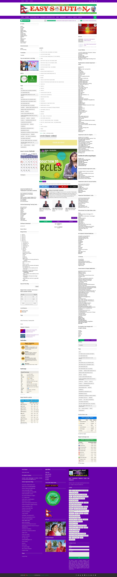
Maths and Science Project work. (84, 224)
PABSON (32, 134)
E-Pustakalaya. (81, 239)
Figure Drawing (23, 31)
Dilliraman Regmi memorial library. (85, 279)
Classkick (22, 211)
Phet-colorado (81, 118)
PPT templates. (23, 199)
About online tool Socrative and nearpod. (31, 265)
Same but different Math (83, 123)
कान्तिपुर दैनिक (80, 317)
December (25, 242)
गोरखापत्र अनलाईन (81, 318)
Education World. (81, 140)
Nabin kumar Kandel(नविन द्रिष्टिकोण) (28, 486)
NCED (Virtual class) (82, 225)
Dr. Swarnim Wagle (25, 546)
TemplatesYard (31, 575)
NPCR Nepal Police (82, 298)
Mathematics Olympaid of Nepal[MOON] (86, 99)
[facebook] (90, 1)
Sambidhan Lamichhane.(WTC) (28, 515)
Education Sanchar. (82, 218)
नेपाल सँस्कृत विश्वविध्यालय (82, 320)
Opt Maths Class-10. (25, 134)
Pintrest (79, 119)
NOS (79, 115)
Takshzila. (80, 230)
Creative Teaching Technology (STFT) (85, 214)
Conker (21, 28)
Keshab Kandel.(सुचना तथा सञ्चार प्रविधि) (29, 492)
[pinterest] (92, 1)
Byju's (79, 68)
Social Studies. (27, 145)
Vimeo (79, 250)
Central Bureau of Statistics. (83, 185)
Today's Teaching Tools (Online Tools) (86, 150)
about (27, 1)
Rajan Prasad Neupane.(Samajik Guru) (29, 502)
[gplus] (80, 575)
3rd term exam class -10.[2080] (27, 105)
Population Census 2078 (83, 188)
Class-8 (80, 17)
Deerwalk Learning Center (83, 238)
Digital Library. (81, 265)
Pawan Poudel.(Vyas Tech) (27, 506)
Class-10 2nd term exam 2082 (27, 113)
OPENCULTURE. (81, 263)
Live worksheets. (81, 205)
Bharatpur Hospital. (82, 273)
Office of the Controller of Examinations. (86, 300)
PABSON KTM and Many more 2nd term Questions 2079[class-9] (32, 335)
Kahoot (21, 212)
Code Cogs (80, 71)
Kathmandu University (82, 283)
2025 (23, 235)
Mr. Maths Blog (25, 537)
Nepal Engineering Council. (83, 292)
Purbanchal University (82, 305)
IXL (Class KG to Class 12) (83, 84)
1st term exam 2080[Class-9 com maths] (28, 95)
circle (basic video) (26, 252)
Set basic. (24, 254)
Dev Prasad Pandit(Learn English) (28, 495)
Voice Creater (23, 42)
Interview (22, 36)
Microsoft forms (23, 207)
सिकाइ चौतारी (80, 252)
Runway (22, 40)
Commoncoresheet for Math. (84, 198)
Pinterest (80, 248)
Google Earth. (81, 187)
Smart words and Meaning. (83, 149)
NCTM (79, 114)
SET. (23, 263)
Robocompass (81, 122)
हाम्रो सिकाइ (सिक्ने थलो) (82, 165)
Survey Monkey (23, 213)
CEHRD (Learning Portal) (83, 237)
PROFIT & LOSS (26, 264)
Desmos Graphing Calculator (84, 76)
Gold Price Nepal (82, 433)
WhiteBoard (80, 131)
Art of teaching (23, 49)
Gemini (21, 32)
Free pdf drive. (81, 259)
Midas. (79, 246)
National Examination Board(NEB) (85, 288)
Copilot (21, 29)
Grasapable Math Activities (83, 80)
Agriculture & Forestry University (84, 271)
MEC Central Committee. (27, 548)
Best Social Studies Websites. (84, 184)
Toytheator (80, 128)
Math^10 (80, 95)
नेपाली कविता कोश (81, 161)
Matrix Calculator (81, 110)
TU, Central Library (82, 315)
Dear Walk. (80, 215)
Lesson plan (80, 244)
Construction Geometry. (26, 122)
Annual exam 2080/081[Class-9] (27, 109)
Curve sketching (81, 74)
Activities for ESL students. (83, 137)
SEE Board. (80, 309)
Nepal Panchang (23, 394)
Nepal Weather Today (24, 423)
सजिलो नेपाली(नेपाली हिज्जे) (82, 164)
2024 (23, 237)
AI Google (22, 27)
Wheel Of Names (81, 130)
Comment (74, 186)
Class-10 (70, 17)
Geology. (80, 186)
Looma (79, 245)
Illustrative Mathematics (83, 82)
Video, (55, 138)
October (24, 244)
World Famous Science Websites (84, 178)
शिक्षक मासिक (80, 323)
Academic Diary (25, 550)
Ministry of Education (82, 285)
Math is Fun (80, 91)
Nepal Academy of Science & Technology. (86, 291)
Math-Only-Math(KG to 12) (83, 94)
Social (24, 255)
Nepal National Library (82, 294)
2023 (23, 238)
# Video (44, 181)
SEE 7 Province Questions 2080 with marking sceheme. (87, 125)
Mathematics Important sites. (27, 128)
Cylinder (24, 250)
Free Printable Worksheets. (83, 202)
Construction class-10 (37, 20)
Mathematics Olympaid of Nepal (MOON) (29, 132)
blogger (45, 221)
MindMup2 (22, 195)
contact (31, 1)
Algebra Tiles (25, 258)
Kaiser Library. (81, 282)
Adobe (21, 26)
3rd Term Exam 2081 (25, 103)
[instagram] (94, 1)
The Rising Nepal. (81, 313)
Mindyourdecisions (82, 112)
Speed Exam (22, 218)
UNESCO (80, 316)
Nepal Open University (82, 295)
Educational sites (25, 124)
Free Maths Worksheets (83, 201)
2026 (23, 234)
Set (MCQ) (25, 257)
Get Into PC (22, 226)
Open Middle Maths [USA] (83, 116)
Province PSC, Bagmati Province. (84, 302)
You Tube (80, 59)
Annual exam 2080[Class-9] (32, 107)
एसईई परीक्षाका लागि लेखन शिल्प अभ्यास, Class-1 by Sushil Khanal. (70, 209)
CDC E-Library (81, 274)
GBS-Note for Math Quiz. (83, 78)
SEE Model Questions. (93, 20)
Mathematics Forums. (26, 501)
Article (22, 111)
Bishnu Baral (24, 545)
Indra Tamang (24, 541)
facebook (71, 221)
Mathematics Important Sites (48, 17)
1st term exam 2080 (25, 92)
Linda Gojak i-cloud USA (83, 87)
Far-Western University (82, 281)
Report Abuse (23, 229)
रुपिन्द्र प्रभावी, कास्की (25, 472)
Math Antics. (80, 221)
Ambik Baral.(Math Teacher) (27, 493)
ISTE (21, 37)
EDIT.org (80, 333)
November (25, 243)
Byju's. (79, 213)
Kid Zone (80, 204)
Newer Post (42, 217)
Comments (93, 340)
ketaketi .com (81, 158)
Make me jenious (81, 175)
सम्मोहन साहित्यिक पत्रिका (26, 520)
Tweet (45, 186)
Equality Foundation (26, 536)
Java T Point (80, 85)
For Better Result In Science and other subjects (85, 172)
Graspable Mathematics (83, 81)
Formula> (23, 126)
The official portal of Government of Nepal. (86, 312)
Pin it (65, 186)
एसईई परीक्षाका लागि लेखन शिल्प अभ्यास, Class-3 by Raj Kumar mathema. (45, 209)
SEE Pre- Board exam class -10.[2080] (29, 140)
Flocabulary (80, 241)
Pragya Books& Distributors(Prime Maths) (86, 120)
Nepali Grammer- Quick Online (84, 159)
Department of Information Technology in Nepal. (86, 216)
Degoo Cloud (24, 532)
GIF (79, 336)
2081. (22, 97)
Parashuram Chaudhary (26, 528)
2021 (23, 240)
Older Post (74, 217)
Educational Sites (34, 17)
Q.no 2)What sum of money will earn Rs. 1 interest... (31, 260)
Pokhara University (82, 301)
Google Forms (23, 208)
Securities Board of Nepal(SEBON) (85, 308)
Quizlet (21, 210)
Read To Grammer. (82, 148)
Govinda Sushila (25, 310)
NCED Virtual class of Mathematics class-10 (87, 290)
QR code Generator (24, 201)
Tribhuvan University (82, 314)
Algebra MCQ (25, 280)
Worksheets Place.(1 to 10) (83, 207)
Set (21, 145)
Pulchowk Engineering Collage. (84, 304)
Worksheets (63, 17)
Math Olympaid (81, 92)
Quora (21, 196)
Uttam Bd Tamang (25, 534)
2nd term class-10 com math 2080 (28, 99)
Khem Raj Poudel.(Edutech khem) (28, 517)
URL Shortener (23, 200)
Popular (87, 340)
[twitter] (78, 575)
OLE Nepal (80, 247)
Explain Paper (23, 30)
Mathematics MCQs (25, 130)
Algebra (27, 17)
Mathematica (81, 97)
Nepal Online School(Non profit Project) (86, 226)
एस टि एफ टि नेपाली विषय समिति (83, 160)
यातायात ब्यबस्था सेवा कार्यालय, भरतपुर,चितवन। (85, 321)
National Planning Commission (84, 289)
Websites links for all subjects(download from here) (79, 482)
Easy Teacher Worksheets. (83, 199)
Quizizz (22, 136)
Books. (27, 111)
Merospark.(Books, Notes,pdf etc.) (85, 262)
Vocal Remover (23, 41)
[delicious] (95, 575)
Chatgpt (79, 70)
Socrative (22, 215)
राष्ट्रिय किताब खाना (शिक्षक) (82, 322)
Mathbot (80, 96)
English (31, 124)
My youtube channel (82, 57)
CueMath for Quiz (81, 73)
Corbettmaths (81, 72)
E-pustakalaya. (81, 260)
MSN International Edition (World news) (28, 198)
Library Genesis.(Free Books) (84, 261)
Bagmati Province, (82, 272)
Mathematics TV (81, 223)
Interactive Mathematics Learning (85, 83)
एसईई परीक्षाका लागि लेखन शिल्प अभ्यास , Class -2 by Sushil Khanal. (57, 209)
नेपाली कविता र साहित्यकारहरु (82, 162)
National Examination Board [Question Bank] (87, 287)
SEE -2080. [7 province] (31, 136)
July (23, 248)
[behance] (91, 575)
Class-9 (75, 17)
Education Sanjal (81, 264)
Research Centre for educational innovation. (87, 307)
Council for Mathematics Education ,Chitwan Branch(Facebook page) (87, 53)
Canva (79, 332)
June (23, 249)
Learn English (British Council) (84, 144)
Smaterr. (80, 229)
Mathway (80, 109)
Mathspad (80, 107)
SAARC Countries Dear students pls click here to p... (31, 274)
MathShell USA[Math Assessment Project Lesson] (86, 105)
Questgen (22, 39)
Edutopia (80, 240)
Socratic (22, 216)
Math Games (80, 90)
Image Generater (23, 35)
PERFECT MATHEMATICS (83, 117)
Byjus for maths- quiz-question (84, 69)
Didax (79, 77)
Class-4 (28, 118)
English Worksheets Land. (83, 200)
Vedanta (80, 129)
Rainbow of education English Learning (86, 147)
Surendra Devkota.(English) (27, 518)
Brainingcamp (81, 67)
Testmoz (22, 209)
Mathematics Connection (83, 98)
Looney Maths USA (82, 88)
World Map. (80, 190)
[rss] (89, 575)
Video (57, 17)
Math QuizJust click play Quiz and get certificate (30, 276)
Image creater (23, 34)
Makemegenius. (81, 220)
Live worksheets (23, 220)
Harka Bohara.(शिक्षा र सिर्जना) (27, 490)
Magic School (23, 38)
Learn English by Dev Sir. (83, 145)
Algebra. (23, 107)
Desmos (80, 75)
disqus (58, 221)
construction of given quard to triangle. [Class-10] (51, 20)
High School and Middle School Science (86, 173)
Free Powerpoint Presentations (26, 193)
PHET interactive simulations (84, 177)
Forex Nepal (81, 463)
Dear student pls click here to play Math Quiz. (30, 279)
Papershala (22, 219)
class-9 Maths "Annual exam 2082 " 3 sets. (76, 20)
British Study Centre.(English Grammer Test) (87, 138)
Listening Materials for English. (84, 146)
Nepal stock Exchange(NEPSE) (84, 296)
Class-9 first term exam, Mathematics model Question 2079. (31, 331)
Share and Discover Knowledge (26, 194)
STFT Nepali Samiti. (26, 497)
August (24, 247)
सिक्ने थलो (79, 253)
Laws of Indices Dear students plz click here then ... (30, 268)
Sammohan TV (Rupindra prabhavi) (29, 530)
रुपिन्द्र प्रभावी (24, 312)
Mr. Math (80, 113)
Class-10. (23, 118)
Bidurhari (23, 543)
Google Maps (24, 556)
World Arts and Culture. (82, 189)
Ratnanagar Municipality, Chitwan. (85, 306)
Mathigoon (80, 101)
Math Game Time (81, 89)
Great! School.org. (81, 203)
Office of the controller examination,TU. (86, 299)
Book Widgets (23, 214)
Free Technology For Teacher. (84, 142)
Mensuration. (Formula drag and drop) (30, 270)
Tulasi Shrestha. (25, 513)
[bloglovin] (85, 575)
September (25, 245)
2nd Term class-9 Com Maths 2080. (28, 101)
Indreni (21, 48)
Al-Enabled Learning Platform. (84, 236)
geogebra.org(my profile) (83, 56)
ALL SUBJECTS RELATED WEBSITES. (76, 484)
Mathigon (80, 100)
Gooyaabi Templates (44, 575)
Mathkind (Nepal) (81, 102)
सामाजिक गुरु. (80, 192)
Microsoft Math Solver (82, 111)
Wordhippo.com (81, 152)
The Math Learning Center (83, 127)
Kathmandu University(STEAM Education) (86, 284)
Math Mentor (81, 222)
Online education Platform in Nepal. (85, 227)
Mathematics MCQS (26, 261)
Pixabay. (80, 330)
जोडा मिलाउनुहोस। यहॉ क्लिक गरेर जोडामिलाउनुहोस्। (28, 272)
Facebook (80, 54)
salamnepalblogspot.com (27, 539)
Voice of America (81, 151)
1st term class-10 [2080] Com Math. (28, 90)
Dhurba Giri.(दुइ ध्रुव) (26, 511)
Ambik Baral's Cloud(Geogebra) (28, 499)
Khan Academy (81, 86)
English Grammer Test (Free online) (85, 141)
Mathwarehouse (81, 108)
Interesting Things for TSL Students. (85, 143)
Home (22, 1)
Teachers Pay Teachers (83, 249)
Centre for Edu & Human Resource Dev (86, 275)
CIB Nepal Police (81, 276)
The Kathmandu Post (82, 311)
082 (66, 20)
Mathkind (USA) (81, 104)
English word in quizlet (27, 253)
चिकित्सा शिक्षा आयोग (81, 319)
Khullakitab (80, 242)
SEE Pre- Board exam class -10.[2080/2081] (27, 143)
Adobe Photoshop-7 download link (27, 320)
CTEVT (79, 277)
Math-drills (80, 93)
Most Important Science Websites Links (86, 176)
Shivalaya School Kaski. (26, 509)
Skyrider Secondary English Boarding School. (87, 58)
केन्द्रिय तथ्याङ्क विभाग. (82, 191)
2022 (23, 239)
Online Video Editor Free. (83, 228)
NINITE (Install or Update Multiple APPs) (28, 197)
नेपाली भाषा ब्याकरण (81, 163)
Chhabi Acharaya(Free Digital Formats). (29, 504)
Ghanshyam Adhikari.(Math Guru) (28, 484)
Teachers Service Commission (84, 310)
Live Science (80, 174)
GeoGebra (80, 79)
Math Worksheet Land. (82, 206)
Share (55, 186)
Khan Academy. (81, 219)
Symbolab (80, 126)
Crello (79, 334)
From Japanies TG (26, 266)
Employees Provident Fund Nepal (84, 280)
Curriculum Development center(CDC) (85, 278)
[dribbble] (87, 575)
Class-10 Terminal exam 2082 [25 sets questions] (29, 116)
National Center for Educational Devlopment (87, 286)
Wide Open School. (82, 251)
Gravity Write (22, 33)
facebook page (81, 55)
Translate (22, 55)
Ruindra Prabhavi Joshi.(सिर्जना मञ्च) (28, 488)
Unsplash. (80, 331)
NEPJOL (79, 297)
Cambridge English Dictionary (84, 139)
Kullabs (79, 243)
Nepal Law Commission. (83, 293)
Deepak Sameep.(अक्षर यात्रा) (27, 508)
